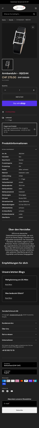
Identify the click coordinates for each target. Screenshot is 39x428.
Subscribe (19, 410)
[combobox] (19, 14)
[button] (3, 8)
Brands (11, 20)
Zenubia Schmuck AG (16, 315)
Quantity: (5, 86)
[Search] (34, 14)
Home (4, 20)
